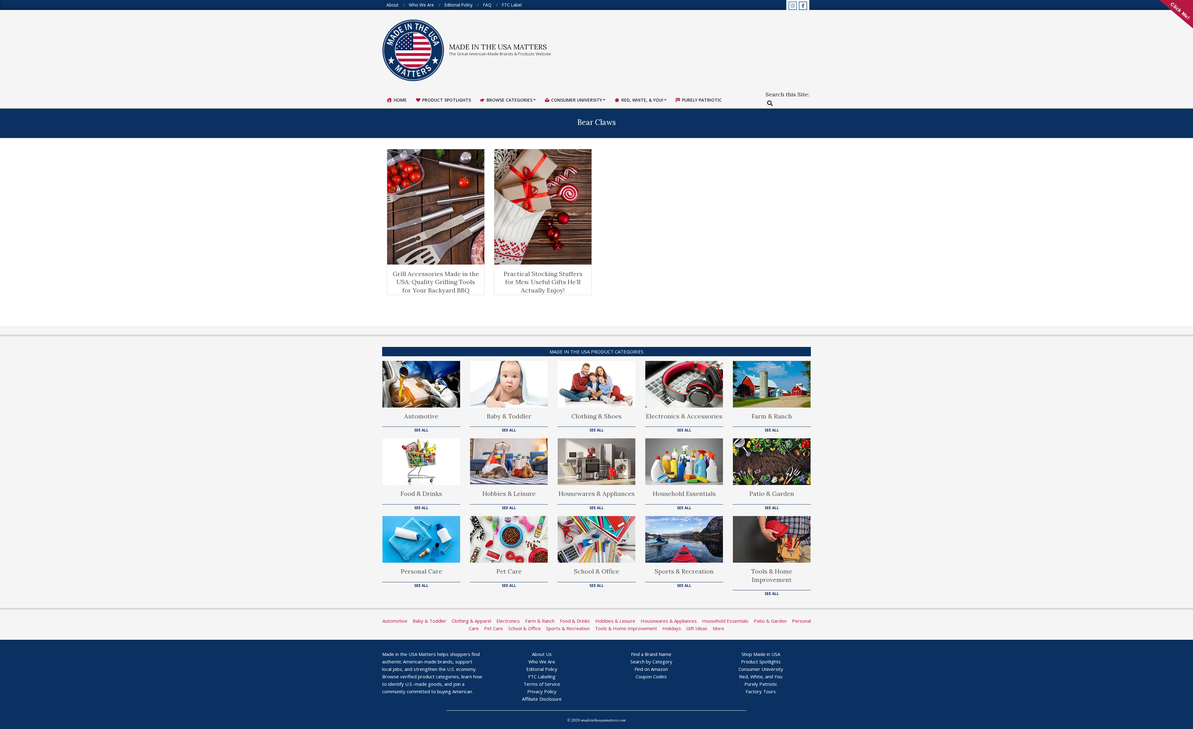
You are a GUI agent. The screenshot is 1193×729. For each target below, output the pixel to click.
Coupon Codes (651, 676)
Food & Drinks (421, 493)
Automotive (421, 416)
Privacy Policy (541, 691)
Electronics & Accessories (684, 416)
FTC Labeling (541, 676)
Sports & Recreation (684, 571)
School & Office (596, 571)
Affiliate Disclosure (542, 699)
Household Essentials (684, 493)
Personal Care (421, 571)
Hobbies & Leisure (509, 493)
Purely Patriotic (760, 684)
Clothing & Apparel (471, 621)
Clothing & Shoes (596, 416)
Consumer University (760, 669)
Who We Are (541, 661)
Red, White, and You (760, 676)
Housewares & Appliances (597, 493)
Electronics (508, 621)
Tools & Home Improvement (771, 575)
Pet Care (509, 571)
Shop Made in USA (761, 654)
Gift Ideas (696, 628)
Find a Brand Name (651, 654)
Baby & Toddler (509, 416)
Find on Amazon (651, 669)
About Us (542, 654)
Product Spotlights (761, 661)
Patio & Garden (771, 493)
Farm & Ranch (772, 416)
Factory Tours (761, 691)
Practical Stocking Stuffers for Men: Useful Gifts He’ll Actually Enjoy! (543, 282)
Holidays (671, 628)
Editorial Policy (541, 669)
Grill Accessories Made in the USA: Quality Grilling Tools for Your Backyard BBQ (436, 282)
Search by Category (651, 661)
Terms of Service (541, 684)
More (718, 628)
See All (421, 430)
